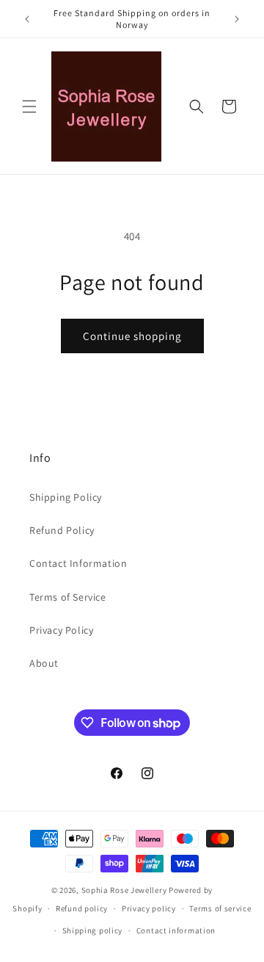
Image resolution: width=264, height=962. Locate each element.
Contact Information (78, 563)
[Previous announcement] (27, 19)
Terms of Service (67, 597)
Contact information (176, 930)
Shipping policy (92, 930)
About (44, 663)
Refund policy (82, 908)
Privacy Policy (61, 630)
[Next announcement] (237, 19)
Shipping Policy (65, 497)
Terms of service (220, 908)
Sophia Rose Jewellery (124, 890)
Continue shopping (132, 336)
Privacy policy (149, 908)
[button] (29, 106)
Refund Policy (62, 530)
